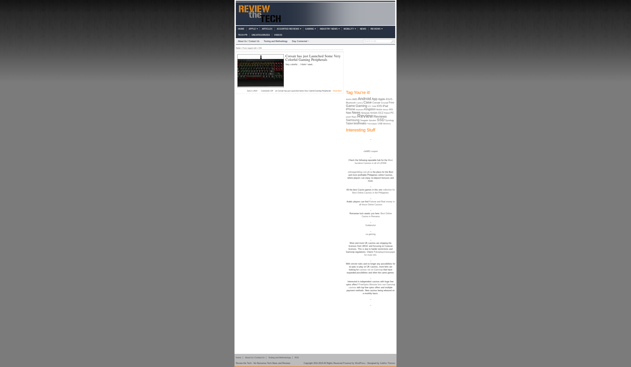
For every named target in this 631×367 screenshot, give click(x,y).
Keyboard (359, 110)
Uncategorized (261, 35)
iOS (379, 106)
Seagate (364, 120)
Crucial (384, 102)
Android (364, 99)
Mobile (379, 109)
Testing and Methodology (276, 41)
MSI (391, 109)
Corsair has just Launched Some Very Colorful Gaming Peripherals (313, 57)
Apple (252, 29)
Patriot (387, 113)
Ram (354, 117)
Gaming (309, 29)
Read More (337, 91)
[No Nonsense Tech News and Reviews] (259, 14)
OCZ (380, 113)
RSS (297, 357)
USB (380, 123)
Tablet (349, 123)
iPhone (350, 109)
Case (367, 102)
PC (392, 113)
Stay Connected (299, 41)
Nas (348, 112)
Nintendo (365, 113)
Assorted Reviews (288, 29)
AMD (354, 99)
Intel (374, 106)
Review (365, 116)
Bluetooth (351, 102)
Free (391, 102)
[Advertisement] (370, 67)
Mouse (385, 110)
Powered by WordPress (354, 363)
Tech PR (242, 35)
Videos (278, 35)
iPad (385, 106)
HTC (370, 106)
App (374, 99)
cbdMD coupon (370, 151)
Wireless (387, 124)
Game (350, 106)
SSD (381, 120)
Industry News (329, 29)
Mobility (349, 29)
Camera (359, 103)
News (363, 29)
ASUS (389, 99)
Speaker (372, 120)
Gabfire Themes (387, 363)
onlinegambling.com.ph (359, 172)
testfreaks (360, 123)
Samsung (353, 120)
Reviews (376, 29)
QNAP (348, 117)
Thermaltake (372, 124)
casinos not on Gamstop (371, 269)
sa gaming (370, 234)
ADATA (348, 99)
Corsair (376, 102)
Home (241, 29)
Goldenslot (370, 225)
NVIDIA (373, 113)
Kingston (370, 109)
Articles (267, 29)
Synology (389, 120)
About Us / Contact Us (248, 41)
